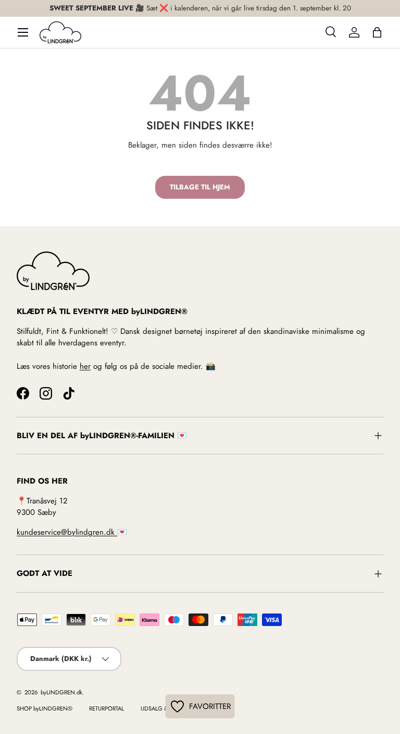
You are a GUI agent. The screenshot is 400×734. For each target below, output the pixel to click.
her (85, 366)
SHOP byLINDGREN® (44, 708)
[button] (377, 32)
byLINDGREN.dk (60, 692)
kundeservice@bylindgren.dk (67, 532)
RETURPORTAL (106, 708)
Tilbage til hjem (200, 187)
